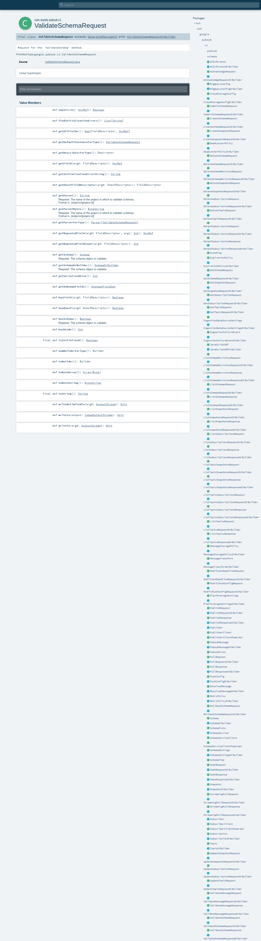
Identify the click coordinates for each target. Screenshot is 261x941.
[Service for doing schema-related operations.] (208, 733)
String (117, 120)
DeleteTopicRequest (223, 210)
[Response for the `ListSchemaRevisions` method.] (208, 369)
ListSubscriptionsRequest (227, 433)
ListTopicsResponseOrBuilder (222, 542)
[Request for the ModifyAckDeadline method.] (208, 571)
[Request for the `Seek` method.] (208, 765)
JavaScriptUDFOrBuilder (225, 349)
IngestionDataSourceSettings (222, 320)
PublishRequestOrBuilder (226, 612)
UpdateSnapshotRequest (225, 853)
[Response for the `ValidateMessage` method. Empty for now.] (208, 905)
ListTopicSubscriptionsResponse (224, 509)
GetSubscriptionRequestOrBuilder (225, 303)
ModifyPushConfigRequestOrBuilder (226, 591)
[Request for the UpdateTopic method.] (208, 880)
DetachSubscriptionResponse (222, 241)
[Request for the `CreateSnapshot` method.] (208, 131)
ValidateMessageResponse (226, 905)
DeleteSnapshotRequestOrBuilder (224, 191)
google (44, 19)
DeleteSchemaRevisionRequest (222, 171)
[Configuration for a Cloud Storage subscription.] (208, 94)
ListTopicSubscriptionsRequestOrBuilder (230, 502)
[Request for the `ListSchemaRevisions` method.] (208, 354)
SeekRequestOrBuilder (224, 769)
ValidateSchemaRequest (225, 917)
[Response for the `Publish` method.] (208, 618)
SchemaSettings (220, 750)
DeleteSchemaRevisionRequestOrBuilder (229, 179)
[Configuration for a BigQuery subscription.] (208, 84)
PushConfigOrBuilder (223, 681)
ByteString (96, 208)
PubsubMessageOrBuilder (225, 647)
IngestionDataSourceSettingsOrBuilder (229, 328)
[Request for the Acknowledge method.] (208, 71)
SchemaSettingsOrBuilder (226, 755)
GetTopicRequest (220, 307)
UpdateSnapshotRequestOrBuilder (224, 861)
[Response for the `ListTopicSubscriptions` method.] (208, 506)
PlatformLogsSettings (224, 595)
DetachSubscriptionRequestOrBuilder (227, 233)
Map (87, 131)
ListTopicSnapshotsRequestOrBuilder (227, 472)
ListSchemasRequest (223, 384)
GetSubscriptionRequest (225, 295)
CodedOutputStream (98, 415)
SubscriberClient (221, 824)
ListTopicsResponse (223, 533)
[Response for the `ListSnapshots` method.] (208, 421)
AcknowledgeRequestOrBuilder (222, 80)
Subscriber (217, 819)
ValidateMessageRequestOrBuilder (225, 901)
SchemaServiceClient (223, 737)
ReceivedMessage (220, 686)
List (107, 120)
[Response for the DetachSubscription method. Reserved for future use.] (208, 238)
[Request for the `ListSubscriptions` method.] (208, 434)
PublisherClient (220, 632)
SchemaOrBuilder (220, 723)
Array (87, 372)
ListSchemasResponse (223, 396)
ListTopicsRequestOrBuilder (222, 529)
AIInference (218, 61)
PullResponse (218, 666)
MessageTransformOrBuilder (221, 566)
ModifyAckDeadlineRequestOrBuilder (227, 579)
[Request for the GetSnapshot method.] (208, 282)
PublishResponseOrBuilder (227, 622)
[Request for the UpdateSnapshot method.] (208, 853)
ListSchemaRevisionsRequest (222, 357)
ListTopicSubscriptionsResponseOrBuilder (231, 517)
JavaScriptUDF (219, 344)
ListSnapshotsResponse (225, 421)
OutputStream (106, 404)
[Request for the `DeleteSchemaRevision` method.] (208, 168)
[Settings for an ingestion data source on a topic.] (208, 317)
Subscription (218, 833)
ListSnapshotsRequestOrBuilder (224, 417)
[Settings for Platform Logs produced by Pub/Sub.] (208, 595)
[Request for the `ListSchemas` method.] (208, 384)
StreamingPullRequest (224, 794)
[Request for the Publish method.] (208, 608)
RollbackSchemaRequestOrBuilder (224, 714)
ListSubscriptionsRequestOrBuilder (227, 442)
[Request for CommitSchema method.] (208, 106)
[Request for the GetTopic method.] (208, 307)
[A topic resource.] (208, 843)
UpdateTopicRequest (223, 880)
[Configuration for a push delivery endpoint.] (208, 676)
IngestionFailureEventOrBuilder (224, 340)
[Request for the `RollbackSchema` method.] (208, 706)
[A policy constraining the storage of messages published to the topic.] (208, 546)
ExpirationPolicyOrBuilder (221, 266)
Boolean (98, 109)
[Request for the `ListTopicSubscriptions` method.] (208, 491)
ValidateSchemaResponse (225, 930)
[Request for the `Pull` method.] (208, 657)
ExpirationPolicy (221, 257)
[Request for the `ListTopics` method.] (208, 521)
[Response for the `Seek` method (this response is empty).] (208, 774)
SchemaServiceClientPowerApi (222, 746)
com (37, 19)
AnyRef (83, 109)
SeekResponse (218, 774)
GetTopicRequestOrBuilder (227, 312)
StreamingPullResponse (225, 806)
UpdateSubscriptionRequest (221, 869)
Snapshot (215, 784)
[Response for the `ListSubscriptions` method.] (208, 446)
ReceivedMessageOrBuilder (227, 691)
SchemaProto (218, 728)
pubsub (53, 19)
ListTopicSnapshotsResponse (222, 479)
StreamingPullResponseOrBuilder (224, 815)
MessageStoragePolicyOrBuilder (224, 554)
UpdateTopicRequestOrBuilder (222, 889)
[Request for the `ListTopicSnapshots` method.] (208, 461)
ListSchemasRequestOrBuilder (222, 392)
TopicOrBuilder (220, 848)
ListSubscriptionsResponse (221, 449)
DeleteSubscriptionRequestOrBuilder (227, 206)
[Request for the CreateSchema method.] (208, 118)
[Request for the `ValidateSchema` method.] (208, 918)
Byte (96, 372)
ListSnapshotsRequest (224, 409)
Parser (96, 222)
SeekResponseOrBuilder (225, 779)
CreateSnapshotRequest (225, 130)
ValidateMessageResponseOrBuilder (226, 913)
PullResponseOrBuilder (225, 671)
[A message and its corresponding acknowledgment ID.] (208, 686)
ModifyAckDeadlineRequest (227, 570)
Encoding (215, 252)
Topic (213, 843)
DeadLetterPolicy (221, 143)
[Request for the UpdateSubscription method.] (208, 865)
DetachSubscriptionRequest (221, 226)
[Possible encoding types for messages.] (208, 253)
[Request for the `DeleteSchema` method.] (208, 156)
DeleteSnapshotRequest (225, 183)
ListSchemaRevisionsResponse (222, 372)
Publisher (216, 627)
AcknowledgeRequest (223, 71)
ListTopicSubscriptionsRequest (224, 494)
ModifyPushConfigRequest (226, 583)
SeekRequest (218, 764)
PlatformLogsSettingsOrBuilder (224, 604)
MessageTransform (221, 558)
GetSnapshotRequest (223, 282)
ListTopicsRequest (222, 521)
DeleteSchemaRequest (223, 155)
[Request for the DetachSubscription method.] (208, 223)
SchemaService (219, 733)
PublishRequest (220, 608)
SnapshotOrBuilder (222, 789)
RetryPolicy (218, 696)
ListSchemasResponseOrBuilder (223, 405)
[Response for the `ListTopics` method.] (208, 534)
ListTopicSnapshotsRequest (221, 464)
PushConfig (217, 676)
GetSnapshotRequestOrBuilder (222, 291)
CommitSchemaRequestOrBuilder (223, 114)
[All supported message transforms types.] (208, 558)
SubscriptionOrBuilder (225, 838)
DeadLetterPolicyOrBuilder (221, 151)
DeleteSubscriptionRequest (221, 199)
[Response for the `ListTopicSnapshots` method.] (208, 476)
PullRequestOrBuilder (224, 661)
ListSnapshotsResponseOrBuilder (224, 429)
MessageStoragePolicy (224, 546)
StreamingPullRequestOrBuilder (224, 802)
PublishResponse (220, 617)
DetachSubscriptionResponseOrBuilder (228, 248)
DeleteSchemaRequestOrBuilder (223, 164)
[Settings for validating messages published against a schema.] (208, 750)
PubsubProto (218, 652)
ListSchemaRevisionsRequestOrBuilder (228, 365)
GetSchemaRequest (221, 270)
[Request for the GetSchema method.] (208, 270)
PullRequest (218, 657)
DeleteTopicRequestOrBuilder (222, 218)
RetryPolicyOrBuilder (224, 701)
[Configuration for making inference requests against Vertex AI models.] (208, 62)
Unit (124, 404)
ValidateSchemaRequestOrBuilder (224, 926)
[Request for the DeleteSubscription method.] (208, 195)
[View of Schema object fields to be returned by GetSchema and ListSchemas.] (208, 760)
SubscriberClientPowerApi (227, 828)
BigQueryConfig (220, 84)
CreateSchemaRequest (223, 118)
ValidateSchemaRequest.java (62, 62)
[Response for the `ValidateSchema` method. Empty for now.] (208, 930)
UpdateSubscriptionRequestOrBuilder (227, 876)
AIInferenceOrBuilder (224, 66)
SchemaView (217, 760)
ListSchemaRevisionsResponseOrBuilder (229, 380)
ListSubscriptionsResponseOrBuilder (227, 457)
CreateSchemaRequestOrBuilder (223, 126)
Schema (214, 718)
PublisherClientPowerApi (226, 637)
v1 (59, 19)
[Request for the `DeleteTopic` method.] (208, 210)
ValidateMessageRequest (225, 893)
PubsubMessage (219, 642)
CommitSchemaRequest (223, 106)
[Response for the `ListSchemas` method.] (208, 397)
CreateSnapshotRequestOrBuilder (224, 139)
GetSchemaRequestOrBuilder (221, 278)
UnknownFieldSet (103, 286)
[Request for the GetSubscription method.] (208, 295)
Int (136, 233)
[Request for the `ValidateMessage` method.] (208, 893)
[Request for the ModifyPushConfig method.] (208, 583)
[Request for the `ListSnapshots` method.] (208, 409)
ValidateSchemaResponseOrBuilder (225, 938)
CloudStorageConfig (223, 93)
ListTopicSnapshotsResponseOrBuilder (228, 487)
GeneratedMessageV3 (102, 37)
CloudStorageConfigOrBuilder (222, 102)
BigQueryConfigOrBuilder (226, 88)
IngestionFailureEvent (225, 332)
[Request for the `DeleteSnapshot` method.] (208, 183)
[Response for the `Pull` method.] (208, 667)
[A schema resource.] (208, 718)
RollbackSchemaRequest (225, 705)
